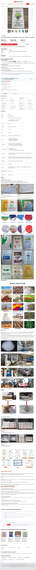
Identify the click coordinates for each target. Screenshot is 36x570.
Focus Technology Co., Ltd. (17, 564)
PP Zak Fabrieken (4, 557)
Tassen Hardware (11, 559)
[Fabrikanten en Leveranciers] (18, 1)
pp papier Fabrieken (4, 559)
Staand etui (18, 6)
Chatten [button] (27, 44)
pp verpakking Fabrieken (26, 557)
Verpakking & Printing (7, 6)
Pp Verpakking (19, 557)
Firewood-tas (2, 547)
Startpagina (2, 6)
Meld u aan (2, 89)
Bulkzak (19, 547)
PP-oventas (28, 547)
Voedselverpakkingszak (13, 6)
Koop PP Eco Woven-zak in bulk (19, 559)
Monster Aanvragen (22, 46)
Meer (1, 561)
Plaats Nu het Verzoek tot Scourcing (24, 524)
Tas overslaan (11, 547)
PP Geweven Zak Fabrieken (12, 557)
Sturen (9, 524)
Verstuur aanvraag (9, 44)
